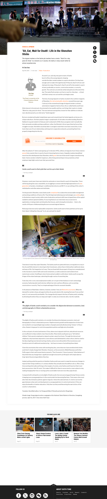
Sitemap (75, 494)
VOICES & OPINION (28, 47)
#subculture (46, 70)
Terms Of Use (59, 494)
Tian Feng (27, 67)
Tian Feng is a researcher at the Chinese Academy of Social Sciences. (31, 100)
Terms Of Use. (60, 143)
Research (77, 492)
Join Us (71, 492)
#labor (41, 70)
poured (24, 153)
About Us (58, 492)
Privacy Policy (67, 494)
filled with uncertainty (68, 289)
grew (55, 155)
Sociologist (31, 95)
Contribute (65, 492)
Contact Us (83, 492)
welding (78, 195)
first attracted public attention (59, 101)
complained (54, 192)
